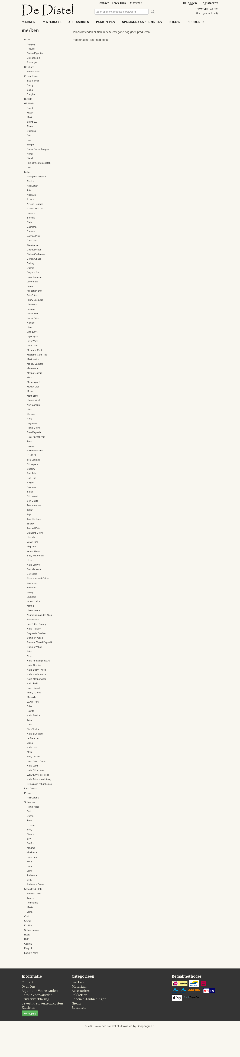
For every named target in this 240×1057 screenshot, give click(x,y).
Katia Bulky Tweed (36, 669)
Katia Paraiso (34, 628)
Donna (30, 816)
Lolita (29, 912)
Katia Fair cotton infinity (39, 779)
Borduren (196, 22)
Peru (29, 820)
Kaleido (30, 322)
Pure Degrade (34, 432)
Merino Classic (34, 373)
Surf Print (32, 473)
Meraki (30, 606)
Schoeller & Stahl (33, 889)
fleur (29, 140)
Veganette (32, 546)
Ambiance (32, 875)
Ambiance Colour (35, 884)
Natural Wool (33, 400)
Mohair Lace (33, 386)
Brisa (29, 706)
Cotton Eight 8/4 (35, 53)
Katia (27, 172)
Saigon (30, 482)
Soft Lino (31, 478)
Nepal (30, 158)
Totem (30, 510)
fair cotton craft (34, 290)
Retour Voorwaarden (37, 995)
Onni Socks (33, 729)
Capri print (32, 245)
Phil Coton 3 (33, 797)
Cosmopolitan (34, 249)
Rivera (30, 126)
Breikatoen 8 (33, 58)
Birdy (29, 829)
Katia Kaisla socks (36, 674)
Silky (29, 880)
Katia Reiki (32, 683)
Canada (31, 231)
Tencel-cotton (34, 505)
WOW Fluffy (33, 701)
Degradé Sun (33, 272)
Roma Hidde (33, 806)
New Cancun (33, 405)
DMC (26, 939)
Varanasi (31, 596)
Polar (29, 441)
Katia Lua (32, 747)
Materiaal (52, 22)
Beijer (27, 39)
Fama (30, 286)
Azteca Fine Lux (35, 208)
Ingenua (31, 309)
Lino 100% (32, 332)
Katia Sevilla (33, 715)
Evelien (30, 825)
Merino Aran (33, 368)
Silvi (29, 838)
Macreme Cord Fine (37, 354)
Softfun (30, 843)
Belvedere (32, 574)
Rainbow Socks (35, 450)
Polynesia (32, 423)
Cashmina (32, 583)
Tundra (30, 898)
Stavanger (32, 62)
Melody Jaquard (35, 364)
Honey (30, 153)
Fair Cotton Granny (36, 624)
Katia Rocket (33, 688)
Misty (30, 861)
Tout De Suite (34, 519)
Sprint (30, 108)
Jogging (31, 44)
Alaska (30, 181)
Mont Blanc (32, 395)
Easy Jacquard (34, 277)
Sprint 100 (32, 121)
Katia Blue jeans (35, 733)
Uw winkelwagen (207, 9)
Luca (29, 866)
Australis (31, 195)
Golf (29, 811)
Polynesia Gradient (36, 633)
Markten (136, 3)
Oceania (31, 414)
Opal (26, 916)
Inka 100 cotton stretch (38, 163)
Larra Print (32, 857)
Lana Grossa (30, 788)
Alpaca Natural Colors (38, 578)
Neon (29, 409)
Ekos (29, 560)
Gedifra (28, 943)
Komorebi (32, 587)
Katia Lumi (32, 765)
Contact (103, 3)
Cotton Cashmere (36, 254)
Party (29, 418)
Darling (30, 263)
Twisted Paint (34, 528)
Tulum (30, 720)
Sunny (30, 85)
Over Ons (119, 3)
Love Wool (32, 341)
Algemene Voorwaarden (40, 991)
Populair (31, 48)
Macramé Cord (34, 350)
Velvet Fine (32, 542)
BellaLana (29, 67)
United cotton (33, 610)
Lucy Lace (32, 345)
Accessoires (78, 22)
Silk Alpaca (32, 464)
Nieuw (174, 22)
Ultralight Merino (35, 532)
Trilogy (30, 523)
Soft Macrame (34, 569)
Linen (29, 327)
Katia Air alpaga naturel (38, 660)
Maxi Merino (33, 359)
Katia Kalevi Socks (36, 761)
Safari (30, 491)
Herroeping (30, 1013)
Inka (29, 167)
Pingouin (28, 948)
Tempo (30, 144)
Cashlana (31, 227)
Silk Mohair (32, 496)
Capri (29, 724)
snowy (30, 592)
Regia (27, 934)
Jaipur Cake (33, 318)
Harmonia (32, 304)
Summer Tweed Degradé (39, 642)
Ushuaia (31, 537)
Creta (29, 222)
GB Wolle (29, 103)
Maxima (31, 848)
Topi (29, 514)
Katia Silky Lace (35, 770)
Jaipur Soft (32, 313)
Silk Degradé (33, 459)
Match (30, 112)
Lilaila (30, 743)
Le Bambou (32, 738)
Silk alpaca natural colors (40, 784)
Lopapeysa (32, 336)
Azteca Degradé (35, 204)
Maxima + (32, 852)
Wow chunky (33, 601)
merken (28, 22)
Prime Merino (33, 427)
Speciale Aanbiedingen (142, 22)
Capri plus (32, 240)
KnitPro (28, 925)
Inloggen (190, 3)
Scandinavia (33, 619)
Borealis (31, 217)
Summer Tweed (35, 638)
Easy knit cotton (35, 555)
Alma (29, 656)
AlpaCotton (32, 185)
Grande (30, 834)
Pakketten (105, 22)
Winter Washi (33, 551)
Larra (29, 870)
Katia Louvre (33, 564)
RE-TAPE (32, 455)
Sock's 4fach (33, 71)
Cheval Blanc (31, 76)
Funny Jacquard (35, 300)
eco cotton (32, 281)
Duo (29, 135)
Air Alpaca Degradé (36, 176)
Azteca (30, 199)
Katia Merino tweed (36, 679)
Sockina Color (34, 893)
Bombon (31, 213)
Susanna (31, 131)
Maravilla (31, 697)
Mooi (29, 752)
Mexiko (30, 907)
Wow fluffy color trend (38, 775)
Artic (29, 190)
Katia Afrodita (34, 665)
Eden (29, 651)
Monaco (31, 391)
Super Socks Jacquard (38, 149)
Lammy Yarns (31, 953)
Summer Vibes (34, 647)
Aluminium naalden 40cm (40, 615)
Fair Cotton (32, 295)
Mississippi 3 (33, 382)
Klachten (28, 1008)
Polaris (30, 446)
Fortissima (32, 902)
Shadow (31, 469)
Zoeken (152, 11)
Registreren (209, 3)
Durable (28, 99)
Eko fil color (33, 80)
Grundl (27, 921)
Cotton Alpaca (34, 258)
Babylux (31, 94)
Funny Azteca (34, 692)
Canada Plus (33, 236)
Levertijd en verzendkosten (42, 1003)
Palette (30, 711)
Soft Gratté (32, 501)
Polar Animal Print (36, 437)
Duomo (30, 268)
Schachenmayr (32, 930)
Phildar (27, 793)
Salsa (30, 90)
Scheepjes (29, 802)
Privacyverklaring (35, 999)
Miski (29, 377)
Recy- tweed (33, 756)
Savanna (31, 487)
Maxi (29, 117)
